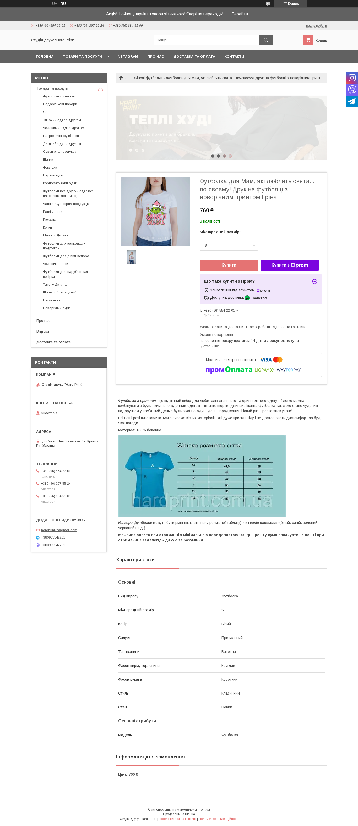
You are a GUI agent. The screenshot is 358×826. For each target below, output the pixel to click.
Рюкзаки (50, 219)
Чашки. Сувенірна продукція (66, 204)
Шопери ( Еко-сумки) (60, 292)
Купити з (281, 265)
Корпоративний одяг (60, 183)
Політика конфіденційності (218, 819)
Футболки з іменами (59, 96)
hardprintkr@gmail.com (59, 530)
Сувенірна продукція (60, 151)
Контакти (234, 56)
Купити (228, 265)
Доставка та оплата (194, 56)
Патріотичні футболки (61, 136)
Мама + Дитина (55, 235)
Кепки (47, 227)
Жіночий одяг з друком (62, 120)
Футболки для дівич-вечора (66, 256)
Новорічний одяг (56, 308)
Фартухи (50, 167)
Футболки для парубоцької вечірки (65, 274)
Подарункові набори (60, 104)
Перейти (239, 14)
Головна (44, 56)
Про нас (156, 56)
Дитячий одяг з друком (62, 144)
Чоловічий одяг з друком (63, 128)
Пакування (51, 300)
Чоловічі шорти (55, 264)
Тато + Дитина (55, 284)
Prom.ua (204, 809)
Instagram (127, 56)
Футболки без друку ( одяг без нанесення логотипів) (68, 193)
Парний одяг (53, 175)
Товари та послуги (82, 56)
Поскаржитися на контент (177, 819)
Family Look (52, 212)
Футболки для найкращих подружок (64, 245)
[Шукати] (266, 40)
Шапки (48, 160)
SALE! (47, 112)
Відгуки (42, 331)
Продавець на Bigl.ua (179, 814)
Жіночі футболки (148, 78)
